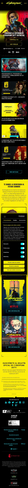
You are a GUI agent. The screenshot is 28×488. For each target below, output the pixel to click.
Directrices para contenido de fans (14, 439)
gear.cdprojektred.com (14, 485)
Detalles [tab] (15, 220)
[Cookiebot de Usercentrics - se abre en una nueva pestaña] (19, 216)
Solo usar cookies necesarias (14, 269)
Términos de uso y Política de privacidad (11, 430)
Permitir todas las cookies (14, 262)
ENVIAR (14, 394)
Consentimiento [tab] (7, 220)
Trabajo (23, 429)
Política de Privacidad (8, 389)
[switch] (22, 248)
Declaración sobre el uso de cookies (11, 444)
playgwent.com (14, 479)
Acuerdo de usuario (14, 435)
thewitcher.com (14, 472)
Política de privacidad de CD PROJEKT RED (14, 386)
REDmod (23, 443)
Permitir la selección (14, 266)
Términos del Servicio (18, 389)
